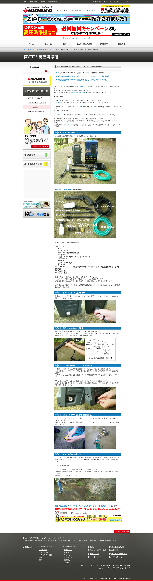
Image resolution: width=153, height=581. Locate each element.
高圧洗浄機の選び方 (35, 98)
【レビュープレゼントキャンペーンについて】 (76, 38)
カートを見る (125, 2)
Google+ (118, 565)
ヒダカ (66, 552)
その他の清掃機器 (45, 555)
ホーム (25, 49)
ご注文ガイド (95, 557)
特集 (92, 547)
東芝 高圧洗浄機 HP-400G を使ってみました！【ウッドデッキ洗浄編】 (83, 80)
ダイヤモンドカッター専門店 (118, 568)
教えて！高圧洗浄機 (36, 49)
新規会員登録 (97, 2)
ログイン (116, 2)
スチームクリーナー (46, 552)
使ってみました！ (50, 49)
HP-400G (83, 86)
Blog (97, 565)
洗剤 (40, 557)
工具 (40, 560)
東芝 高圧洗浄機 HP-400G (76, 92)
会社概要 (115, 550)
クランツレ (68, 557)
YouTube (126, 565)
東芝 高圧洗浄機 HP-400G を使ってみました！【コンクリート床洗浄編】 (83, 76)
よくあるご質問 (117, 547)
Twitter (102, 565)
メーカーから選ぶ (70, 547)
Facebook (110, 565)
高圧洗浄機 (43, 550)
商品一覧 (28, 547)
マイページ (107, 2)
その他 (66, 563)
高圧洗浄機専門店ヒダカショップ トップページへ (45, 538)
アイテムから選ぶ (45, 547)
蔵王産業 (67, 560)
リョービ (67, 555)
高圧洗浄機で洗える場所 (37, 103)
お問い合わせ (116, 557)
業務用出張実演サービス (37, 112)
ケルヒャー (68, 550)
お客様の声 (94, 554)
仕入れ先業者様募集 (119, 554)
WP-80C (79, 106)
